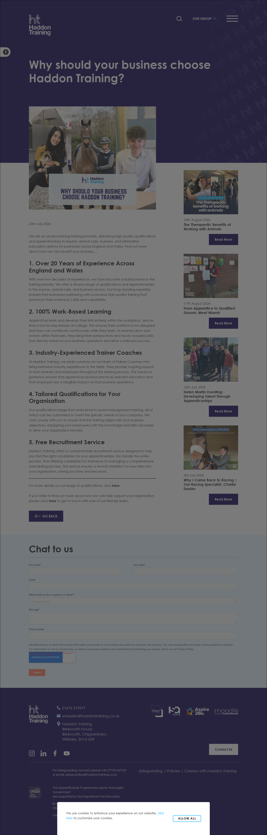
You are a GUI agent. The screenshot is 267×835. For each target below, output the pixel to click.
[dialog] (133, 417)
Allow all (187, 818)
